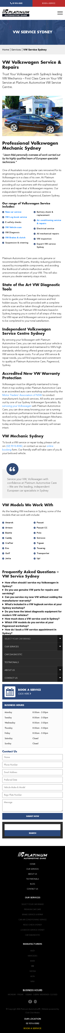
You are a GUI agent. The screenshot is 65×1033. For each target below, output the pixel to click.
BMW (32, 961)
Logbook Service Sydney (32, 930)
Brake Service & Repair (32, 914)
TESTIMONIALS (32, 879)
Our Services (12, 646)
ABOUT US (32, 874)
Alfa (32, 976)
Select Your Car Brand (18, 639)
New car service (13, 212)
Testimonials (12, 662)
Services (16, 49)
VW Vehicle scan (13, 227)
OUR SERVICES (32, 869)
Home (5, 49)
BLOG (32, 884)
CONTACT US (32, 889)
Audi (32, 951)
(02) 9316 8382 (14, 445)
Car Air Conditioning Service (33, 920)
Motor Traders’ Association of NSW (22, 395)
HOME (32, 864)
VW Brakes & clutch (15, 238)
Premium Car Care (32, 909)
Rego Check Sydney (32, 925)
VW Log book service (16, 217)
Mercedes (32, 956)
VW (32, 966)
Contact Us (11, 678)
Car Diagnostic (13, 654)
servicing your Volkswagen (16, 405)
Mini (32, 981)
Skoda (32, 971)
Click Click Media (32, 1013)
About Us (10, 670)
